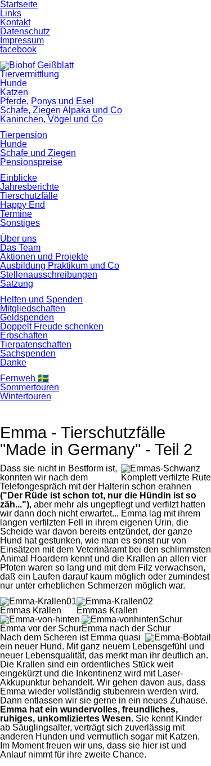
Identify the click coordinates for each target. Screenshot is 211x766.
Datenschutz (25, 31)
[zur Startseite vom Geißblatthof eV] (37, 65)
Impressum (22, 40)
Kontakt (15, 22)
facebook (18, 49)
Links (10, 13)
